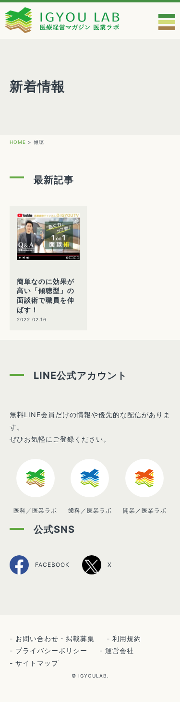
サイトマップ (37, 663)
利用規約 (126, 638)
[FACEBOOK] (40, 573)
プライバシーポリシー (51, 650)
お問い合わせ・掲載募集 (55, 638)
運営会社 (119, 650)
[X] (97, 572)
